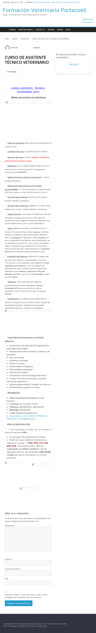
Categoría (36, 47)
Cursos (12, 30)
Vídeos (60, 30)
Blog (68, 30)
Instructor (14, 47)
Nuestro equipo (25, 30)
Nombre (9, 559)
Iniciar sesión (87, 22)
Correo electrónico (13, 569)
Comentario (10, 525)
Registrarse (88, 19)
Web (7, 578)
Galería (51, 30)
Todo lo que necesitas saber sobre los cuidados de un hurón (56, 2)
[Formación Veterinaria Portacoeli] (5, 29)
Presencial (37, 50)
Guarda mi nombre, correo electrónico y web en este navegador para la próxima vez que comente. (26, 596)
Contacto (40, 30)
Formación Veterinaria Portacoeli (44, 10)
